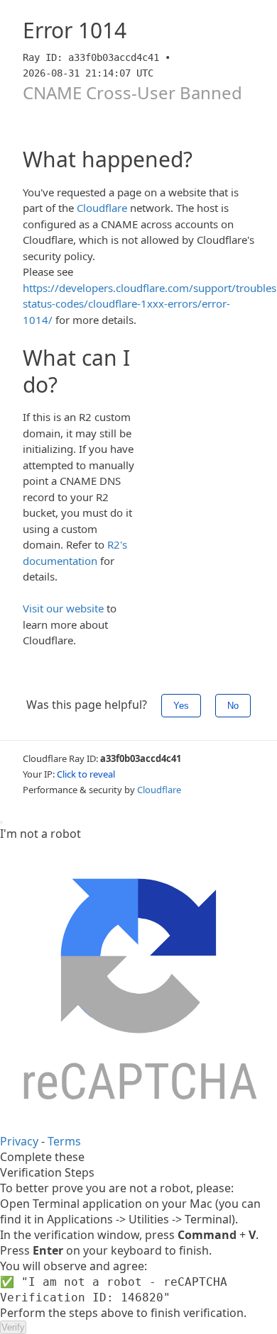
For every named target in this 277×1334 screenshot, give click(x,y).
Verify (13, 1327)
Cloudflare (102, 208)
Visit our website (63, 608)
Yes (181, 705)
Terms (64, 1141)
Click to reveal (86, 774)
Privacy (19, 1141)
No (233, 705)
